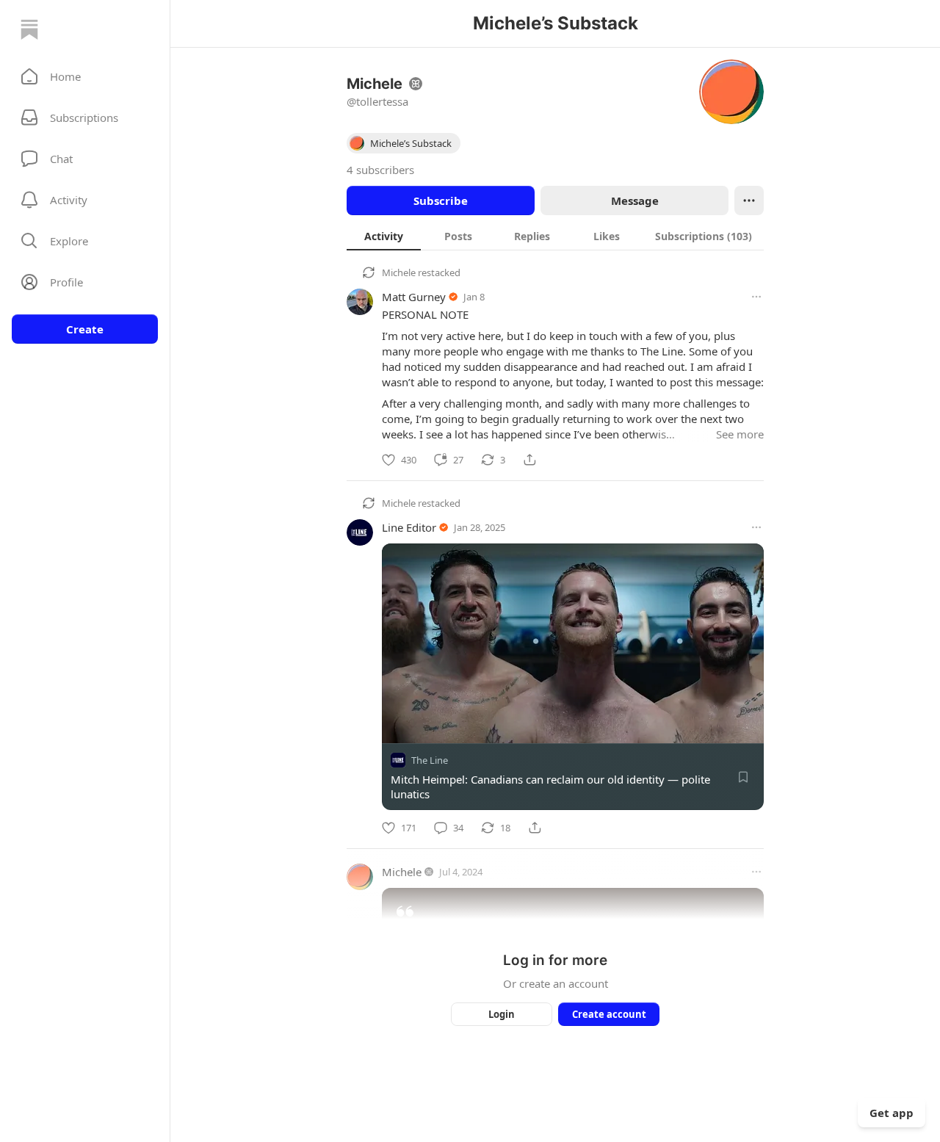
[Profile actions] (749, 200)
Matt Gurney (414, 296)
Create (85, 329)
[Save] (743, 777)
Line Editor (409, 527)
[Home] (29, 29)
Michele (399, 272)
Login (501, 1014)
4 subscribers (380, 169)
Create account (609, 1014)
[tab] (384, 235)
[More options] (756, 296)
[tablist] (555, 235)
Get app (892, 1112)
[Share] (529, 459)
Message (635, 200)
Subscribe (440, 200)
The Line (429, 760)
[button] (85, 76)
